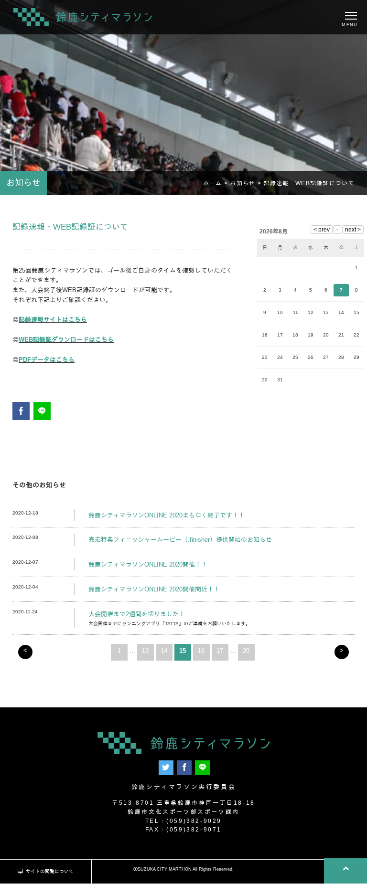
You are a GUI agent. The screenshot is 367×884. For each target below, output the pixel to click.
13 (145, 650)
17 (219, 650)
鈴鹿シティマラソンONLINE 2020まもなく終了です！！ (166, 515)
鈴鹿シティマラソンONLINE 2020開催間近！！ (154, 589)
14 (164, 650)
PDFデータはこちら (47, 359)
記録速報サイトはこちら (53, 319)
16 (201, 650)
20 (246, 650)
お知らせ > (246, 183)
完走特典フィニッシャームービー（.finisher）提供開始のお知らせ (180, 539)
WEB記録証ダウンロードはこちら (66, 339)
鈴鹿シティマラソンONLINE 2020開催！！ (147, 564)
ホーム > (216, 183)
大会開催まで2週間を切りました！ (136, 614)
